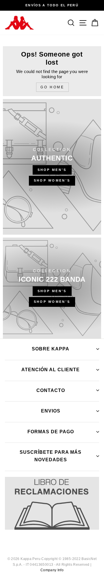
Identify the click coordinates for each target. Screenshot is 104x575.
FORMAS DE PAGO (50, 431)
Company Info (52, 570)
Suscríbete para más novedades (50, 456)
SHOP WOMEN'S (52, 180)
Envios (50, 410)
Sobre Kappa (50, 348)
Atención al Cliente (50, 369)
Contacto (50, 390)
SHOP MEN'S (52, 169)
